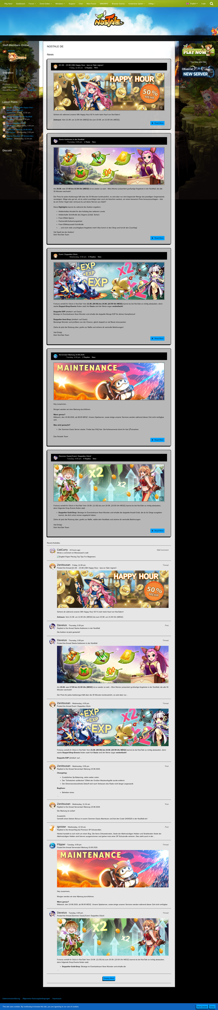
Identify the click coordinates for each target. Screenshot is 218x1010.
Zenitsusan (11, 113)
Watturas (11, 51)
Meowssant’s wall (81, 553)
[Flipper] (52, 874)
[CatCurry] (52, 553)
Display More (109, 978)
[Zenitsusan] (52, 590)
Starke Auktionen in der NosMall (19, 117)
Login (203, 4)
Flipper (61, 357)
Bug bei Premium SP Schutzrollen (20, 136)
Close (212, 1007)
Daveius (10, 119)
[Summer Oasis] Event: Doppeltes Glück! (75, 456)
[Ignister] (52, 831)
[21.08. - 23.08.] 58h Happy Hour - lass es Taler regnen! (81, 65)
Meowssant (32, 90)
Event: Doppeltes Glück (16, 123)
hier (100, 429)
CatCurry (62, 549)
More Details (202, 1007)
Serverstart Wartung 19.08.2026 (19, 130)
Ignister (9, 139)
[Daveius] (52, 628)
